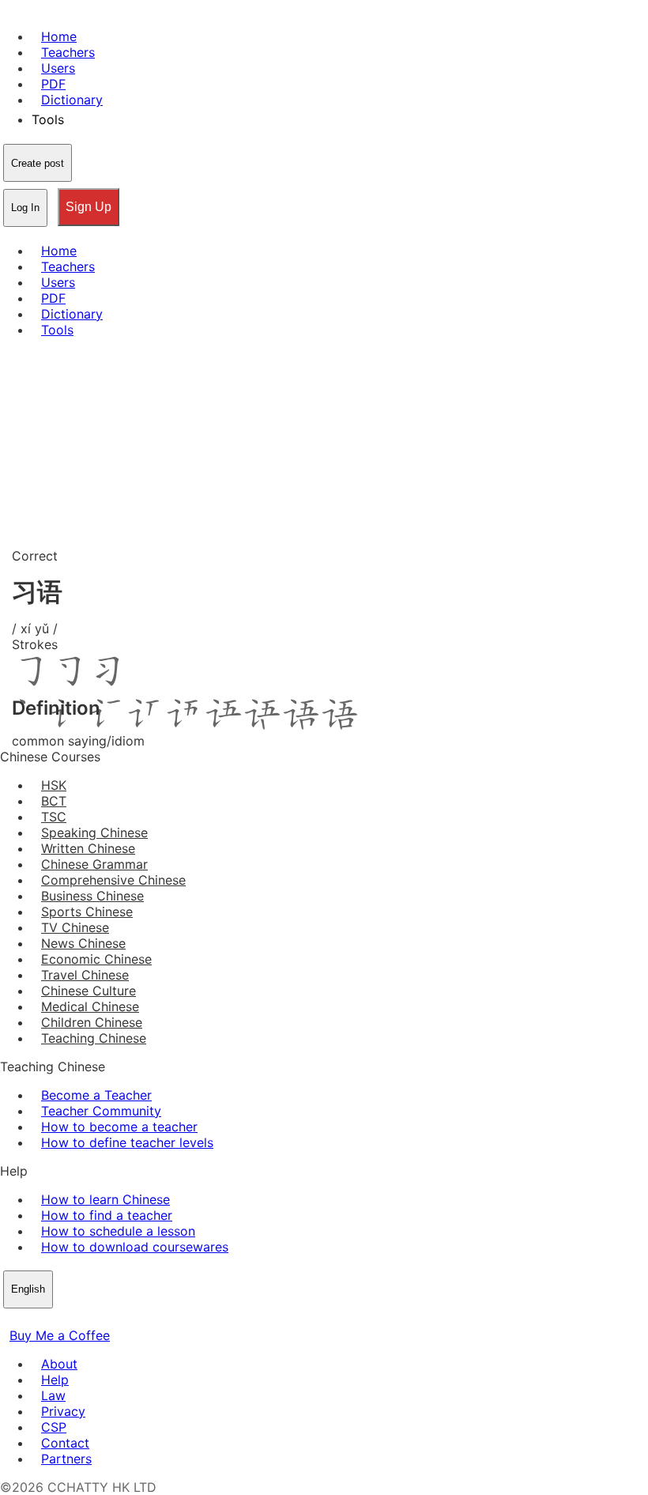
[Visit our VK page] (47, 1319)
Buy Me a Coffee (59, 1335)
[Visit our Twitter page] (28, 1319)
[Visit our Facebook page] (9, 1319)
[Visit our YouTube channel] (66, 1319)
